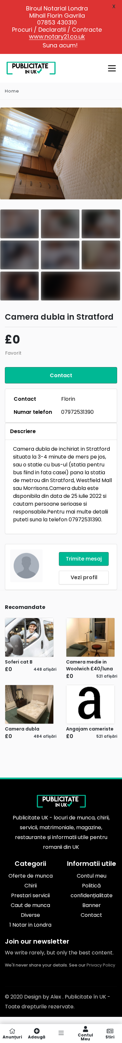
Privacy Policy (101, 965)
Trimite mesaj (84, 559)
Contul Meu (85, 1036)
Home (12, 91)
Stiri (110, 1036)
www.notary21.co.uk (57, 36)
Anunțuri (12, 1036)
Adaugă (36, 1036)
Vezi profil (84, 577)
